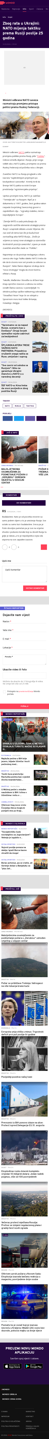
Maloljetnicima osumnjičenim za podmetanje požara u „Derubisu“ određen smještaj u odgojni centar (14, 476)
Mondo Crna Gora (11, 1399)
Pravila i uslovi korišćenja (32, 1427)
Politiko (40, 156)
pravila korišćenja (26, 691)
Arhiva (29, 1421)
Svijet (10, 17)
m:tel (10, 1435)
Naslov (7, 622)
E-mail (7, 639)
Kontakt (29, 1416)
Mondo (6, 1390)
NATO (21, 152)
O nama (4, 1412)
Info (4, 17)
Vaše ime (8, 630)
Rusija (18, 406)
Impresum (5, 1416)
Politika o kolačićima (10, 1421)
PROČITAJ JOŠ (12, 889)
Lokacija (8, 648)
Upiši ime (6, 561)
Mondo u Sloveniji (15, 824)
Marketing (30, 1412)
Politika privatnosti (10, 1426)
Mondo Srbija (9, 1394)
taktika (30, 406)
